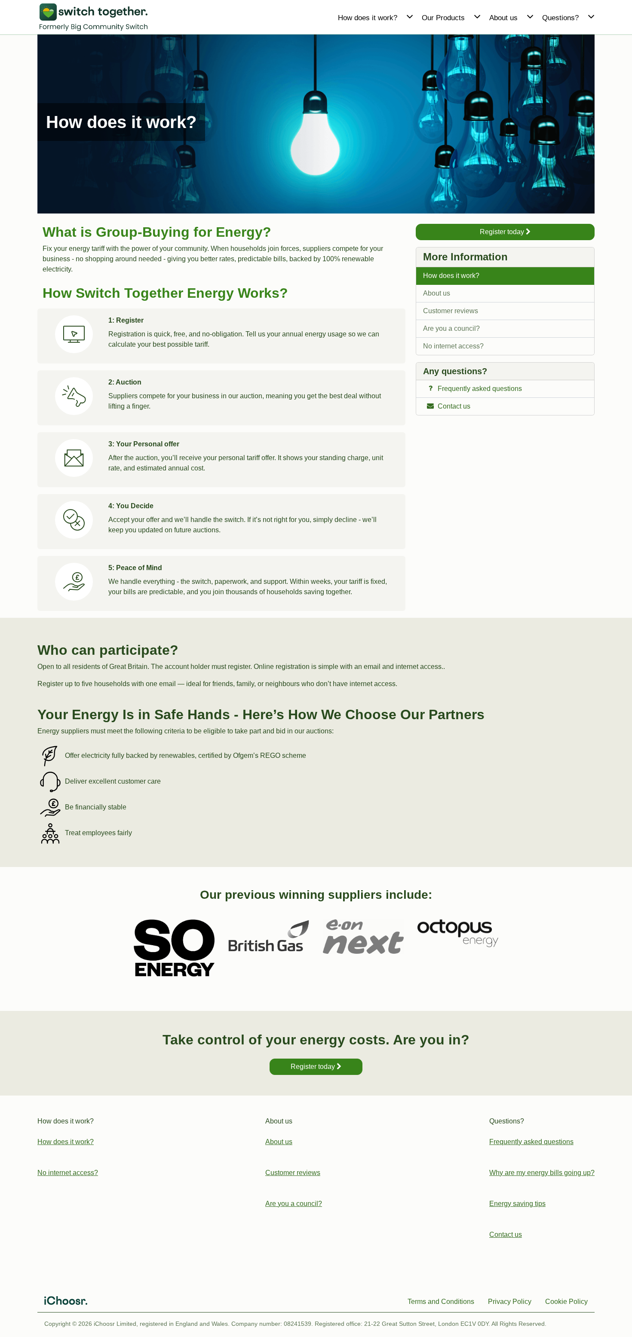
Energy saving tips (517, 1203)
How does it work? (451, 275)
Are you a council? (451, 328)
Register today (503, 231)
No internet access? (453, 346)
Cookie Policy (566, 1301)
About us (436, 293)
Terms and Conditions (441, 1301)
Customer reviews (450, 310)
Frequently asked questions (531, 1141)
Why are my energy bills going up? (542, 1172)
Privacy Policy (509, 1301)
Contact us (505, 1234)
